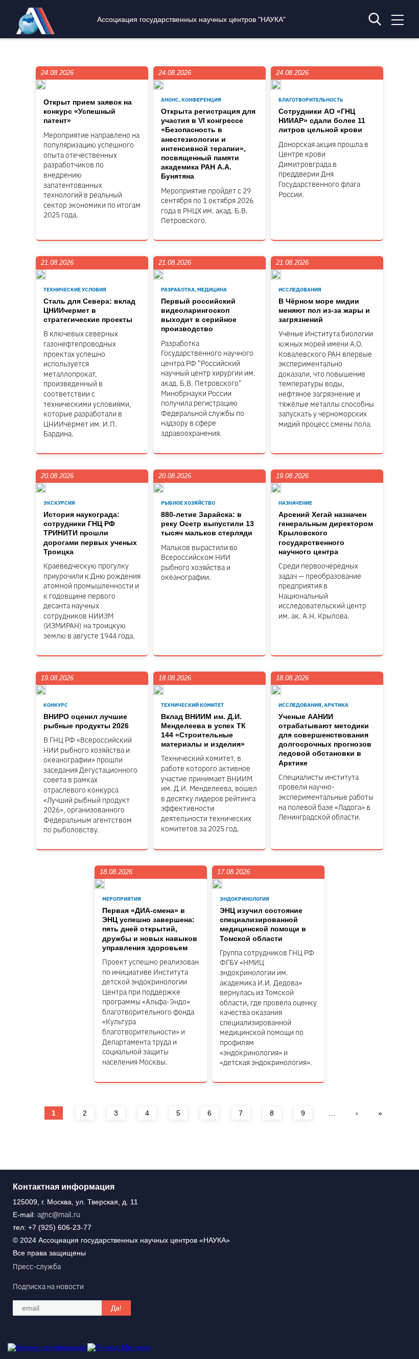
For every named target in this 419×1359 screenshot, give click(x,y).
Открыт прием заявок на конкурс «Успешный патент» (87, 111)
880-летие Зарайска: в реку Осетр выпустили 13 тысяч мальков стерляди (207, 523)
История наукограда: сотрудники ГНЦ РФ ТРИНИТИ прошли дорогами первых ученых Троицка (90, 533)
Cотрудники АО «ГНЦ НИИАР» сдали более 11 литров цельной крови (321, 120)
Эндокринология (244, 899)
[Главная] (38, 32)
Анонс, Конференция (191, 99)
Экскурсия (59, 503)
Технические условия (74, 289)
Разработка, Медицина (194, 289)
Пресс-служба (37, 1266)
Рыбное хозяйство (188, 503)
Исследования (299, 289)
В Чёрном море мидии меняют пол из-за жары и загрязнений (324, 310)
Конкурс (55, 705)
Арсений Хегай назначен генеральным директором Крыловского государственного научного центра (325, 533)
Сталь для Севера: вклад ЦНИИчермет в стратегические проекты (89, 310)
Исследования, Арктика (313, 705)
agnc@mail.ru (58, 1214)
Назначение (295, 503)
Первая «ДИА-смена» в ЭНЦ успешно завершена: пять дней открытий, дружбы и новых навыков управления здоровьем (149, 929)
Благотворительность (310, 99)
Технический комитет (192, 705)
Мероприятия (121, 899)
